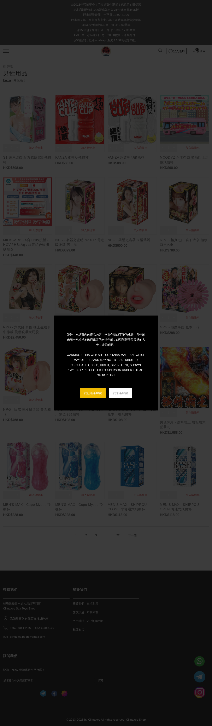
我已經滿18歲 (93, 393)
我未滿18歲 (120, 393)
